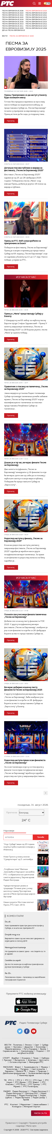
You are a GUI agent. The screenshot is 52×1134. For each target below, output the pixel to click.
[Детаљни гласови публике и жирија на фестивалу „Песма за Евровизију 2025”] (26, 145)
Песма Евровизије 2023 (36, 13)
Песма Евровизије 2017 (36, 19)
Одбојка (45, 1058)
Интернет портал (32, 1106)
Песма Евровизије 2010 (36, 26)
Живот (18, 1067)
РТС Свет (37, 1080)
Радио (7, 1091)
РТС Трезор (34, 1084)
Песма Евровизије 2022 (12, 15)
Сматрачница (27, 1051)
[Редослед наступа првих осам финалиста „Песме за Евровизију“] (26, 737)
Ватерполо (20, 1060)
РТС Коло (21, 1084)
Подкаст (40, 1051)
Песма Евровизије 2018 (12, 19)
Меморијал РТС (36, 1062)
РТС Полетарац (30, 1086)
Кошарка (26, 1058)
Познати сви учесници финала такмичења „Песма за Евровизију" (25, 615)
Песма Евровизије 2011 (12, 26)
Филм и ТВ (21, 1071)
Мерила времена (13, 1049)
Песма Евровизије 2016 (12, 22)
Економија (41, 1047)
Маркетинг (25, 1104)
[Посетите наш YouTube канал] (33, 1031)
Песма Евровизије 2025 (36, 11)
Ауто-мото (44, 1060)
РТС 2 (19, 1080)
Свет (37, 1045)
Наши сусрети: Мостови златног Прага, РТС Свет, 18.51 (18, 903)
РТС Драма (20, 1082)
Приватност (11, 1123)
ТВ (5, 1080)
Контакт (14, 1104)
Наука (32, 1071)
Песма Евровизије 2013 (12, 24)
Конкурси (16, 1106)
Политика (17, 1045)
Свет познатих (38, 1069)
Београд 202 (31, 1093)
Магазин (8, 1067)
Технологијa (11, 1069)
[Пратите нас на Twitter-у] (20, 1031)
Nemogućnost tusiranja (15, 947)
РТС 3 (28, 1080)
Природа (42, 1071)
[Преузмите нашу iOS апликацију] (26, 1001)
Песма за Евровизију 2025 (22, 36)
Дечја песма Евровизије (13, 30)
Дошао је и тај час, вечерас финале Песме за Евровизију (25, 463)
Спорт (6, 1058)
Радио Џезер (39, 1097)
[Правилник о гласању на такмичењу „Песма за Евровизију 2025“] (26, 364)
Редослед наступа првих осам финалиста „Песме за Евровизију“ (24, 761)
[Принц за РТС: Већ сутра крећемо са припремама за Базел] (26, 218)
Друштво (28, 1047)
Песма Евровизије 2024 (12, 13)
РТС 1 (11, 1080)
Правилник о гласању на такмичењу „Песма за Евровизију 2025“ (26, 387)
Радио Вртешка (22, 1097)
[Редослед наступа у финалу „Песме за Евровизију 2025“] (26, 515)
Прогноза (11, 812)
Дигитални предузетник (14, 1073)
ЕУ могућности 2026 (33, 1052)
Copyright (23, 1123)
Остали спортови (18, 1062)
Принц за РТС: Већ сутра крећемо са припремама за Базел (22, 242)
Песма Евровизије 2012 (36, 24)
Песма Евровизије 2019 (36, 17)
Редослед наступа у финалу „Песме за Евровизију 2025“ (23, 539)
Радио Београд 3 (14, 1093)
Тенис (36, 1058)
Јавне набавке (40, 1104)
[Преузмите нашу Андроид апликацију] (26, 1009)
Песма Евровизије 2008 (36, 28)
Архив (26, 1099)
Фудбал (15, 1058)
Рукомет (8, 1060)
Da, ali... (8, 921)
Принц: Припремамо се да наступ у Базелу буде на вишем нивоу (25, 96)
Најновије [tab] (8, 830)
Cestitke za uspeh (13, 960)
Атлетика (32, 1060)
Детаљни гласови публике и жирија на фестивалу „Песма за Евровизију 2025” (24, 169)
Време (43, 1049)
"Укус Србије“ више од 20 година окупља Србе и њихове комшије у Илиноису (19, 847)
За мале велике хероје (38, 1073)
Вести (4, 36)
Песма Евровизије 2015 (36, 22)
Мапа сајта (40, 1113)
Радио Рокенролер (28, 1095)
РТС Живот (33, 1082)
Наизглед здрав (26, 1075)
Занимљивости (31, 1067)
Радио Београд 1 (20, 1091)
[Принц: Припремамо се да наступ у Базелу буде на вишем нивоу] (26, 72)
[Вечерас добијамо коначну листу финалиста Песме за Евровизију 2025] (26, 664)
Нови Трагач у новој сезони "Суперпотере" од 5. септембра (18, 858)
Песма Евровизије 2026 (12, 11)
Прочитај (10, 121)
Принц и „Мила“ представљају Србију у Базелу (23, 315)
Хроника (17, 1047)
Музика (44, 1067)
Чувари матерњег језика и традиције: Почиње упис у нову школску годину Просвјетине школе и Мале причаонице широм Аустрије (19, 891)
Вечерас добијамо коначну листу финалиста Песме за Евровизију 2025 (23, 688)
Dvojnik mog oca (12, 934)
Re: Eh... (8, 973)
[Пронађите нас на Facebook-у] (27, 1031)
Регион (28, 1045)
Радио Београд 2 (39, 1091)
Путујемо (24, 1069)
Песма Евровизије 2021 (36, 15)
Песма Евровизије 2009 (12, 28)
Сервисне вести (10, 1051)
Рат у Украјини (30, 1049)
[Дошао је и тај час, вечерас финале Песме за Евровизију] (26, 440)
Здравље (9, 1071)
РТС (6, 1104)
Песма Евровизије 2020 (12, 17)
